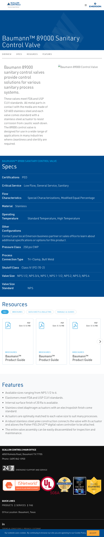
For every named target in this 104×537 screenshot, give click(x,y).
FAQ (31, 505)
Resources (32, 54)
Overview (6, 54)
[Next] (100, 341)
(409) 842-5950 (17, 458)
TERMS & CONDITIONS (12, 529)
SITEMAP (37, 529)
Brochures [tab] (17, 312)
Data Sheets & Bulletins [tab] (39, 312)
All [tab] (4, 312)
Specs (19, 54)
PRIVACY (27, 529)
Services (21, 505)
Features (47, 54)
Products (7, 505)
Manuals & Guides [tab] (65, 312)
